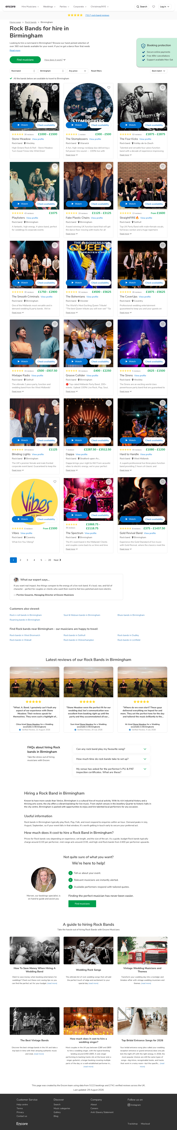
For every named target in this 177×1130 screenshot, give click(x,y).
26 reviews (137, 292)
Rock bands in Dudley (128, 635)
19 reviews (83, 213)
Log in (163, 6)
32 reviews (83, 292)
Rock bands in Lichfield (129, 640)
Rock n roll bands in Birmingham (26, 615)
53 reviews (137, 134)
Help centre (22, 1104)
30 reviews (29, 134)
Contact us (22, 1116)
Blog (56, 1116)
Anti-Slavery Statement (102, 1112)
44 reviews (137, 449)
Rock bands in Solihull (74, 635)
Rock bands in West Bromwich (25, 635)
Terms (20, 1108)
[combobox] (23, 70)
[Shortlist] (153, 6)
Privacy (20, 1112)
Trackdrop (133, 1123)
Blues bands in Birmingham (131, 615)
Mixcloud (145, 1123)
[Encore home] (10, 7)
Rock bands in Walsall (20, 640)
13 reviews (137, 213)
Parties (63, 6)
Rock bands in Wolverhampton (79, 640)
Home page (15, 22)
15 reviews (29, 371)
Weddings (48, 6)
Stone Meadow (33, 724)
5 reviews (136, 371)
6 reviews (28, 528)
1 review (82, 134)
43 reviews (29, 213)
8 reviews (136, 528)
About (94, 1104)
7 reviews (70, 449)
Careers (94, 1108)
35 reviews (70, 527)
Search (143, 6)
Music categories (62, 1108)
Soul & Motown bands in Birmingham (82, 615)
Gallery (57, 1112)
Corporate (78, 6)
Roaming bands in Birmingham (25, 619)
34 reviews (83, 371)
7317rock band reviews (97, 15)
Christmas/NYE (98, 6)
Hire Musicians (29, 6)
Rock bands (31, 22)
